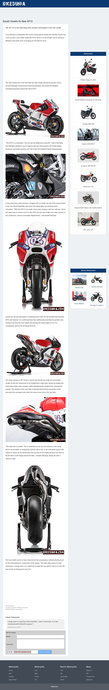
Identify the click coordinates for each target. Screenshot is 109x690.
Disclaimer (89, 680)
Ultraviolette (63, 677)
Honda (37, 677)
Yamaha (11, 677)
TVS (36, 680)
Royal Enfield (12, 680)
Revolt (62, 680)
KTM (36, 670)
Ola (61, 673)
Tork (61, 670)
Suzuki (11, 670)
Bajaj (36, 673)
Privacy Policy (90, 677)
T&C (87, 673)
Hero (10, 673)
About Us (89, 670)
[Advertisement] (54, 13)
